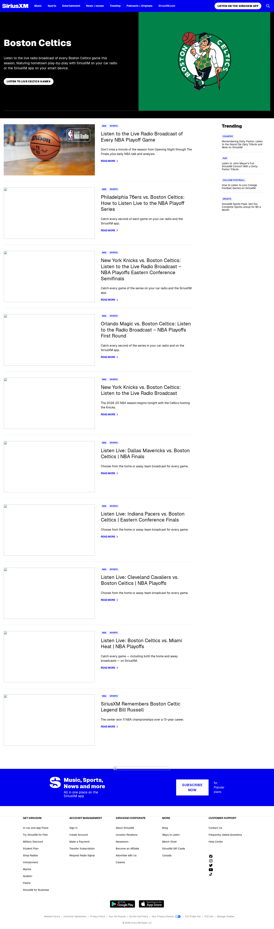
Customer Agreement (75, 916)
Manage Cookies (225, 916)
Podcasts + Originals (139, 5)
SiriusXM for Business (36, 890)
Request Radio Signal (82, 855)
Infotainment (30, 862)
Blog (165, 828)
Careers (120, 862)
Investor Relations (126, 834)
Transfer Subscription (82, 848)
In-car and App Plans (35, 828)
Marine (27, 869)
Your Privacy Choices (163, 916)
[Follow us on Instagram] (212, 861)
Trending (115, 5)
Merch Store (169, 841)
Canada (166, 855)
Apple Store (151, 904)
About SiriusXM (125, 828)
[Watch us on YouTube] (212, 870)
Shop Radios (30, 855)
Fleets (26, 883)
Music (38, 5)
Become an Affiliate (127, 848)
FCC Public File (193, 916)
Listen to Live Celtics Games (29, 81)
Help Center (216, 841)
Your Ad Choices (117, 916)
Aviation (27, 876)
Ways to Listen (171, 834)
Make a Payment (79, 841)
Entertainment (71, 5)
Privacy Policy (97, 916)
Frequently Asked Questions (225, 834)
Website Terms (52, 916)
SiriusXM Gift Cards (173, 848)
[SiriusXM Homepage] (15, 6)
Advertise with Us (126, 855)
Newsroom (122, 841)
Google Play (122, 904)
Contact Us (215, 828)
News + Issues (95, 5)
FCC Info (209, 916)
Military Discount (33, 841)
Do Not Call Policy (139, 916)
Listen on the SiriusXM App (238, 6)
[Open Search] (268, 6)
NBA (104, 126)
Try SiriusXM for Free (35, 834)
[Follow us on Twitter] (212, 865)
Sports (52, 5)
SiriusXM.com (166, 5)
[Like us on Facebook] (212, 856)
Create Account (78, 834)
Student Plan (30, 848)
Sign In (73, 828)
